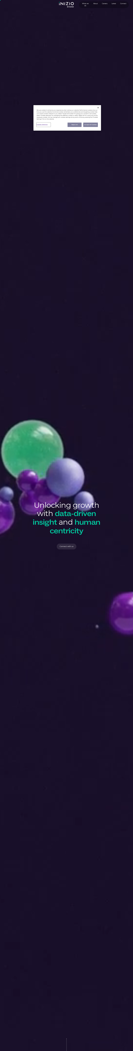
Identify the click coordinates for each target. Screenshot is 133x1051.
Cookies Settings (42, 124)
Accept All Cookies (90, 124)
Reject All (74, 124)
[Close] (98, 107)
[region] (67, 118)
